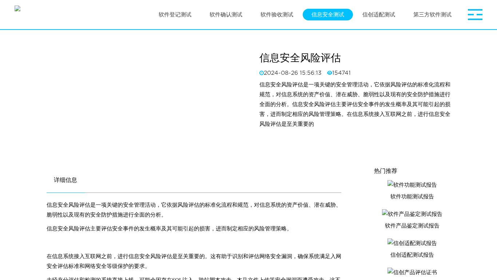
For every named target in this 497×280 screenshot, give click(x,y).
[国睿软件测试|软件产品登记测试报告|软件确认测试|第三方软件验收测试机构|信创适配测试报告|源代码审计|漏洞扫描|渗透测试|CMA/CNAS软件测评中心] (17, 14)
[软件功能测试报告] (412, 185)
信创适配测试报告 (412, 255)
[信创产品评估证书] (412, 272)
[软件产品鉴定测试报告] (412, 214)
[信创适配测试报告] (412, 243)
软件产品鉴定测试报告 (412, 226)
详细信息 (65, 180)
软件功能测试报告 (412, 196)
